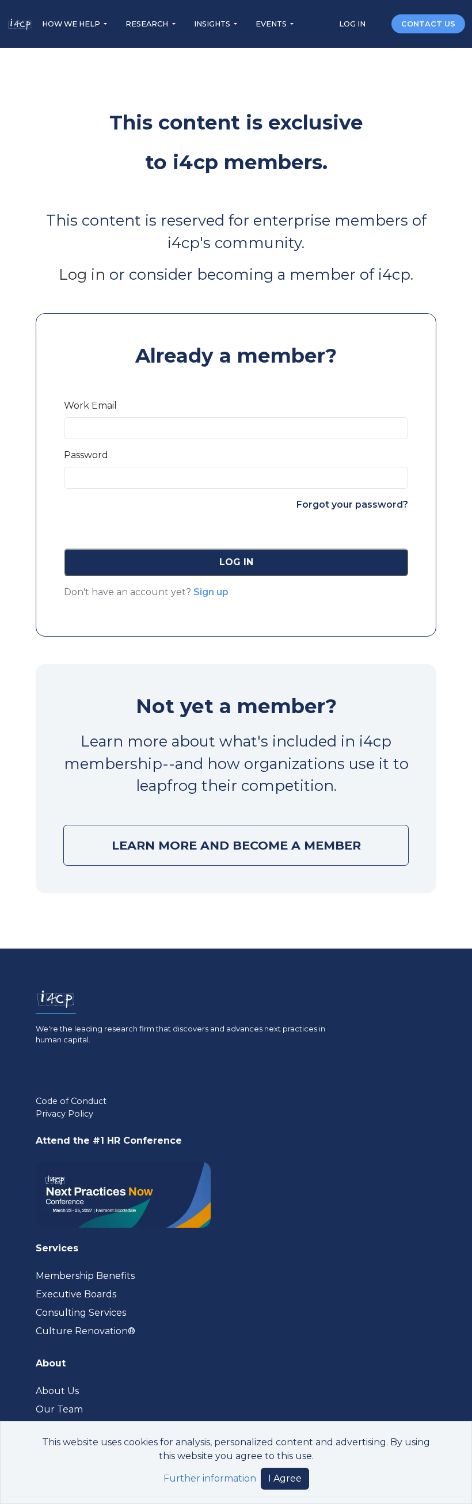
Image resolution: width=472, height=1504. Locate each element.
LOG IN (353, 24)
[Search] (379, 23)
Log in (82, 274)
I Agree (285, 1478)
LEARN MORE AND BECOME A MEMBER (236, 845)
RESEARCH (147, 24)
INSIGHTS (213, 24)
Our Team (59, 1409)
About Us (57, 1390)
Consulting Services (81, 1312)
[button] (236, 562)
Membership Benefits (85, 1275)
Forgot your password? (352, 504)
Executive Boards (76, 1294)
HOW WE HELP (72, 24)
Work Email (90, 405)
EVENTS (272, 24)
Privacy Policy (64, 1114)
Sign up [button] (211, 592)
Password (86, 455)
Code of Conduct (71, 1101)
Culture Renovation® (85, 1331)
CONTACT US (428, 24)
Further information (209, 1478)
